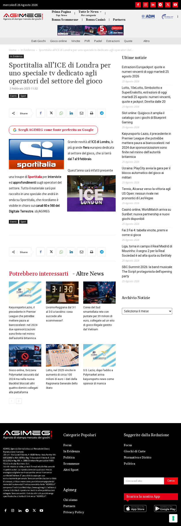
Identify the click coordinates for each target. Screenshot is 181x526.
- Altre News (88, 273)
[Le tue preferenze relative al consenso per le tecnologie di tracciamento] (173, 518)
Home (13, 50)
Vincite (75, 41)
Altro (146, 41)
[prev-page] (11, 401)
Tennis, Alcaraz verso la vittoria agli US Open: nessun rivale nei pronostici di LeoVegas (146, 193)
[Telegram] (160, 4)
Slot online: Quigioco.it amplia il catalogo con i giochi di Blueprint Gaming (144, 117)
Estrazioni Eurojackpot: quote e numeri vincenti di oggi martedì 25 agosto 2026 (145, 71)
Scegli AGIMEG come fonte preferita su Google (56, 130)
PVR (87, 41)
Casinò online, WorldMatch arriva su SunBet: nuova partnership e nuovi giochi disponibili (146, 214)
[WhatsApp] (61, 113)
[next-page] (18, 401)
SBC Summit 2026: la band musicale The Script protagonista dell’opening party (147, 271)
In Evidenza (28, 50)
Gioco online (58, 41)
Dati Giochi (38, 41)
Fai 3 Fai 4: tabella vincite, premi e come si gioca (145, 232)
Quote (128, 41)
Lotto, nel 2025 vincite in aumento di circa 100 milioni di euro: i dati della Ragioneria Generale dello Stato (61, 379)
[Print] (91, 113)
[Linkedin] (153, 4)
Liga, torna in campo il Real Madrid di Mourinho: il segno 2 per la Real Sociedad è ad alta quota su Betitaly (147, 251)
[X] (167, 4)
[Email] (81, 113)
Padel (98, 41)
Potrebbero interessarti (38, 273)
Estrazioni (113, 41)
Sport (23, 95)
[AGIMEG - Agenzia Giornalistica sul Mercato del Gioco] (23, 17)
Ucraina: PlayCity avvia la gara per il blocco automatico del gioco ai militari (146, 172)
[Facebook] (138, 4)
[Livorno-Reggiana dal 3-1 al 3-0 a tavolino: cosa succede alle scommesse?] (62, 292)
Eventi (13, 95)
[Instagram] (145, 4)
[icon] (136, 512)
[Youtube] (175, 4)
